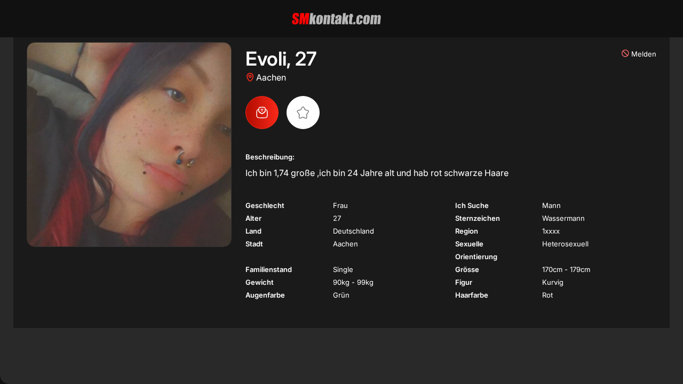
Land (253, 231)
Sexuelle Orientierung (476, 250)
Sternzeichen (477, 218)
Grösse (467, 269)
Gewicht (259, 282)
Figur (463, 282)
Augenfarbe (265, 295)
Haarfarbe (471, 295)
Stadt (254, 243)
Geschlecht (264, 205)
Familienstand (268, 269)
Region (466, 231)
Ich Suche (472, 205)
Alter (253, 218)
